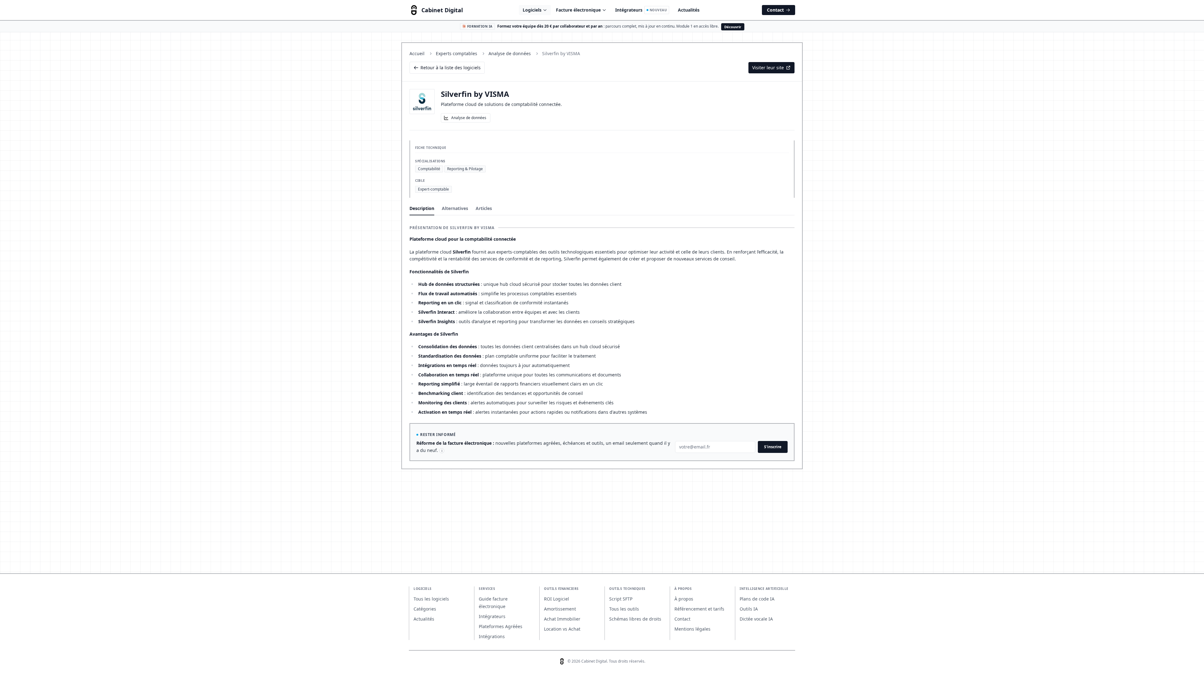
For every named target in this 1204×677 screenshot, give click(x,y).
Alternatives (455, 208)
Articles (484, 208)
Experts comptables (456, 53)
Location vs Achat (562, 629)
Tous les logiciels (431, 599)
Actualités (689, 10)
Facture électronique (578, 10)
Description (421, 208)
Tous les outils (624, 609)
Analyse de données (509, 53)
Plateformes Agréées (500, 626)
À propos (683, 599)
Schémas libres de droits (635, 619)
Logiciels (532, 10)
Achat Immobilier (562, 619)
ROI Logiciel (556, 599)
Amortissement (560, 609)
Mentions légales (692, 629)
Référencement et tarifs (699, 609)
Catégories (425, 609)
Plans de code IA (757, 599)
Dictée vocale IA (756, 619)
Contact (775, 10)
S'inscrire (772, 446)
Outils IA (749, 609)
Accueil (417, 53)
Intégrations (492, 636)
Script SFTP (620, 599)
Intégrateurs (641, 10)
